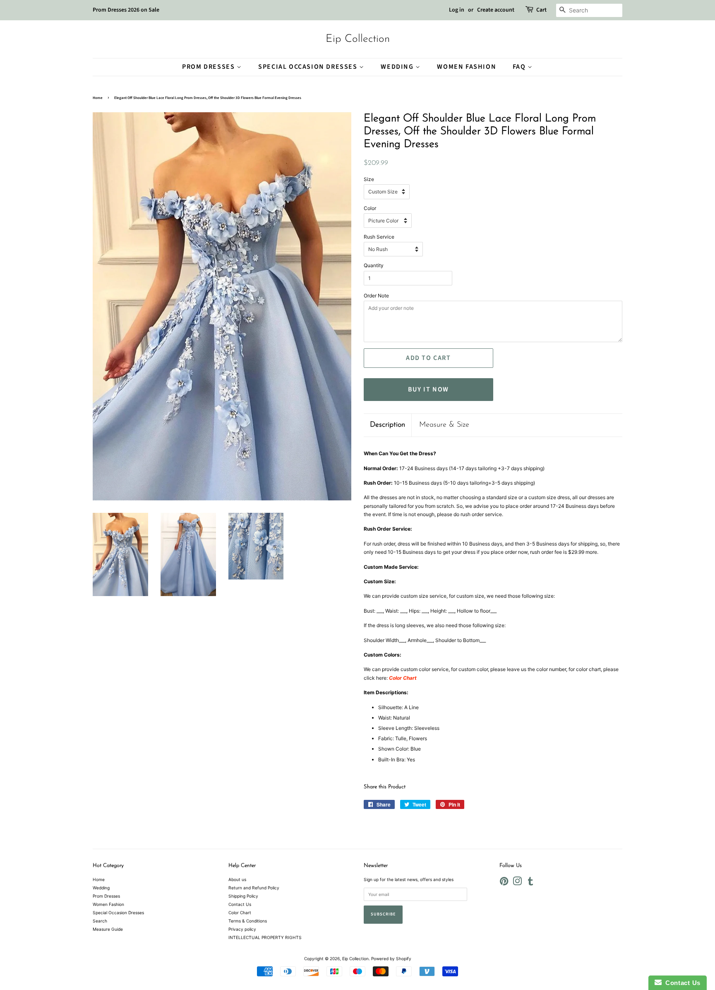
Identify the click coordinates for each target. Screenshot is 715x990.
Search (100, 920)
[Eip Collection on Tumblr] (530, 883)
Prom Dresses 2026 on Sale (126, 10)
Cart (541, 10)
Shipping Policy (243, 895)
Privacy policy (242, 929)
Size (369, 179)
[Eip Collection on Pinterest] (504, 883)
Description (387, 425)
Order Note (376, 295)
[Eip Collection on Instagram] (517, 883)
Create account (495, 10)
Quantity (374, 265)
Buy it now (428, 389)
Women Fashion (466, 66)
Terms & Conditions (247, 920)
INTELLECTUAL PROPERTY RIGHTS (265, 937)
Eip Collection (358, 39)
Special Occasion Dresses (308, 66)
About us (237, 879)
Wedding (398, 66)
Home (98, 98)
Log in (456, 10)
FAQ (520, 66)
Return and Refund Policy (253, 887)
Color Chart (239, 912)
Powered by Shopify (391, 958)
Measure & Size (444, 425)
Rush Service (379, 237)
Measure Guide (108, 929)
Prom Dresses (209, 66)
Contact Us (239, 904)
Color (370, 208)
